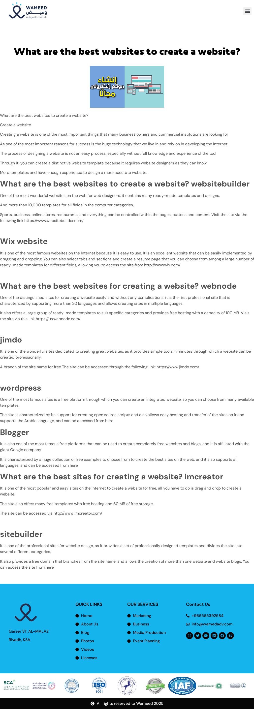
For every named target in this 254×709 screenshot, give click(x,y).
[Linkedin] (214, 635)
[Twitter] (197, 635)
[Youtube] (205, 635)
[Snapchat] (222, 635)
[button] (247, 11)
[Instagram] (189, 635)
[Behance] (230, 635)
